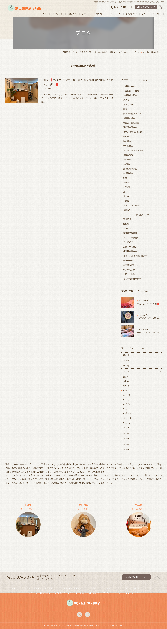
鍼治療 (126, 223)
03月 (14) (127, 418)
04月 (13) (127, 413)
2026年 (126, 355)
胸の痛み (127, 141)
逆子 (125, 191)
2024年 (126, 360)
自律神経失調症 (130, 95)
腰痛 (125, 109)
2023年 (126, 366)
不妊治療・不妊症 (131, 90)
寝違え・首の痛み (131, 205)
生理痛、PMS (129, 86)
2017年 (126, 444)
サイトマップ (131, 593)
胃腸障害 (127, 210)
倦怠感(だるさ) (129, 242)
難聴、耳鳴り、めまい (133, 132)
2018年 (126, 438)
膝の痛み (127, 136)
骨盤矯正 (127, 182)
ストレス (127, 228)
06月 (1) (126, 404)
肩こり (126, 100)
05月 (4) (126, 408)
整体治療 (127, 219)
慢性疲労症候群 (130, 233)
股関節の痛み (129, 118)
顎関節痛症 (128, 155)
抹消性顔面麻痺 (130, 251)
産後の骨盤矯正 (130, 168)
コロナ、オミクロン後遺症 (135, 256)
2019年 (126, 433)
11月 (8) (126, 386)
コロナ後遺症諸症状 (132, 279)
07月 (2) (126, 399)
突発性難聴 (128, 260)
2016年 (126, 449)
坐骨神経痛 (128, 173)
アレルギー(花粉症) (131, 237)
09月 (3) (126, 390)
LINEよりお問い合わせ (146, 7)
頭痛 (125, 178)
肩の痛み (127, 164)
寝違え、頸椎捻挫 (131, 123)
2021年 (126, 377)
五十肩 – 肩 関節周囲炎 (133, 150)
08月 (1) (126, 395)
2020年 (126, 427)
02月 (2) (126, 422)
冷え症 (126, 196)
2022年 (126, 371)
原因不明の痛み (130, 247)
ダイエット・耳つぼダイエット (137, 214)
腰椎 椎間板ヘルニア (132, 113)
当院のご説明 (129, 274)
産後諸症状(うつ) (130, 265)
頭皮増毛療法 (129, 269)
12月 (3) (126, 381)
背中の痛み (128, 146)
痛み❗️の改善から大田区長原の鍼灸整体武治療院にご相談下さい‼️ (79, 82)
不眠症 (126, 201)
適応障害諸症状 (130, 127)
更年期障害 (128, 159)
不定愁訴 (127, 187)
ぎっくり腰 (128, 104)
